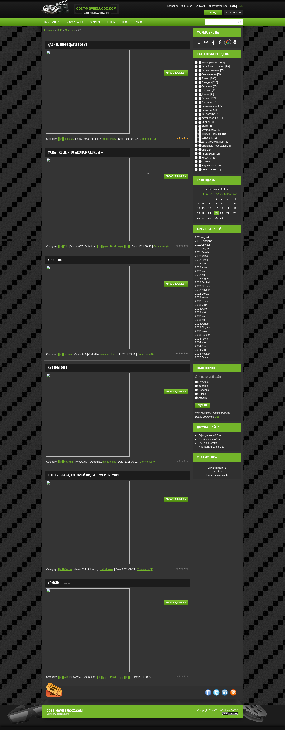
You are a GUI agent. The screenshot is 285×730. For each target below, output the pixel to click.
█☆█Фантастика (205, 114)
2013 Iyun (200, 316)
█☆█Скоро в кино (206, 74)
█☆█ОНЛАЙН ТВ (205, 169)
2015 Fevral (202, 357)
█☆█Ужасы (65, 569)
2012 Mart (201, 263)
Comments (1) (145, 569)
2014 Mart (201, 342)
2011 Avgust (202, 237)
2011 (59, 30)
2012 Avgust (202, 278)
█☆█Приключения (206, 106)
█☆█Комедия (66, 461)
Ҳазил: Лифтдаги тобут (68, 45)
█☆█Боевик (65, 354)
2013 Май (201, 312)
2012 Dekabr (202, 293)
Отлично (203, 382)
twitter (216, 692)
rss (233, 692)
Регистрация (233, 12)
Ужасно (202, 397)
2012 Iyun (200, 271)
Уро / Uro (55, 260)
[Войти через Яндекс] (220, 42)
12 (198, 208)
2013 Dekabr (202, 335)
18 (234, 208)
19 (198, 213)
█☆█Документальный (208, 133)
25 (234, 213)
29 (216, 217)
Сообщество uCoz (209, 439)
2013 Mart (201, 304)
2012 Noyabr (202, 289)
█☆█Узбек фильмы (206, 62)
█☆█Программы (205, 153)
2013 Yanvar (202, 297)
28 (209, 217)
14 (209, 208)
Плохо (202, 393)
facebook (208, 692)
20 (203, 213)
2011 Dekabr (202, 252)
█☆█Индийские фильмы (210, 66)
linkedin (225, 692)
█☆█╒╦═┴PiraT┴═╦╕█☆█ (113, 246)
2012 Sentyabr (203, 282)
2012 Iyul (200, 274)
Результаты (203, 413)
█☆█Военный (203, 102)
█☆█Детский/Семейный (209, 141)
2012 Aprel (201, 267)
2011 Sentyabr (203, 241)
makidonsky (109, 138)
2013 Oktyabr (202, 327)
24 (227, 213)
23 (221, 213)
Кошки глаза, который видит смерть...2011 (83, 475)
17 (227, 208)
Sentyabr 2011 (217, 189)
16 (221, 208)
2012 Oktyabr (202, 286)
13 (203, 208)
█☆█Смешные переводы (210, 145)
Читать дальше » (176, 73)
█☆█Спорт (202, 122)
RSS (240, 6)
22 (216, 213)
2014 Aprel (201, 346)
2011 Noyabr (202, 248)
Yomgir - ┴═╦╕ (59, 583)
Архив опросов (221, 413)
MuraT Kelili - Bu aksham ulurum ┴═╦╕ (79, 152)
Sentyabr (70, 30)
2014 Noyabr (202, 353)
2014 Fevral (202, 338)
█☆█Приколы (66, 138)
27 (203, 217)
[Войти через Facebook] (213, 42)
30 (221, 217)
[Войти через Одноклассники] (235, 42)
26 (198, 217)
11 (235, 203)
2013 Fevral (202, 301)
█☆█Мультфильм (205, 129)
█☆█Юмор (201, 126)
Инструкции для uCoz (211, 446)
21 (209, 213)
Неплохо (203, 390)
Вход (213, 12)
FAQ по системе (208, 443)
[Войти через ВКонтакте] (206, 42)
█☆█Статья (202, 161)
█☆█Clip (63, 246)
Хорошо (203, 386)
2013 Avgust (202, 323)
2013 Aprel (201, 308)
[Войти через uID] (199, 42)
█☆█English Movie (206, 165)
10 (227, 203)
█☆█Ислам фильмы (207, 70)
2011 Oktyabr (202, 244)
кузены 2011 (57, 368)
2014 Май (201, 350)
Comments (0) (148, 138)
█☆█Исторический (206, 118)
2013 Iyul (200, 319)
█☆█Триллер (203, 90)
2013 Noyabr (202, 331)
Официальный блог (210, 435)
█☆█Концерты (204, 137)
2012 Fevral (202, 259)
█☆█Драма (202, 94)
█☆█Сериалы (203, 86)
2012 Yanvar (202, 256)
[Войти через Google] (227, 42)
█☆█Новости (203, 157)
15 (216, 208)
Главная (49, 30)
